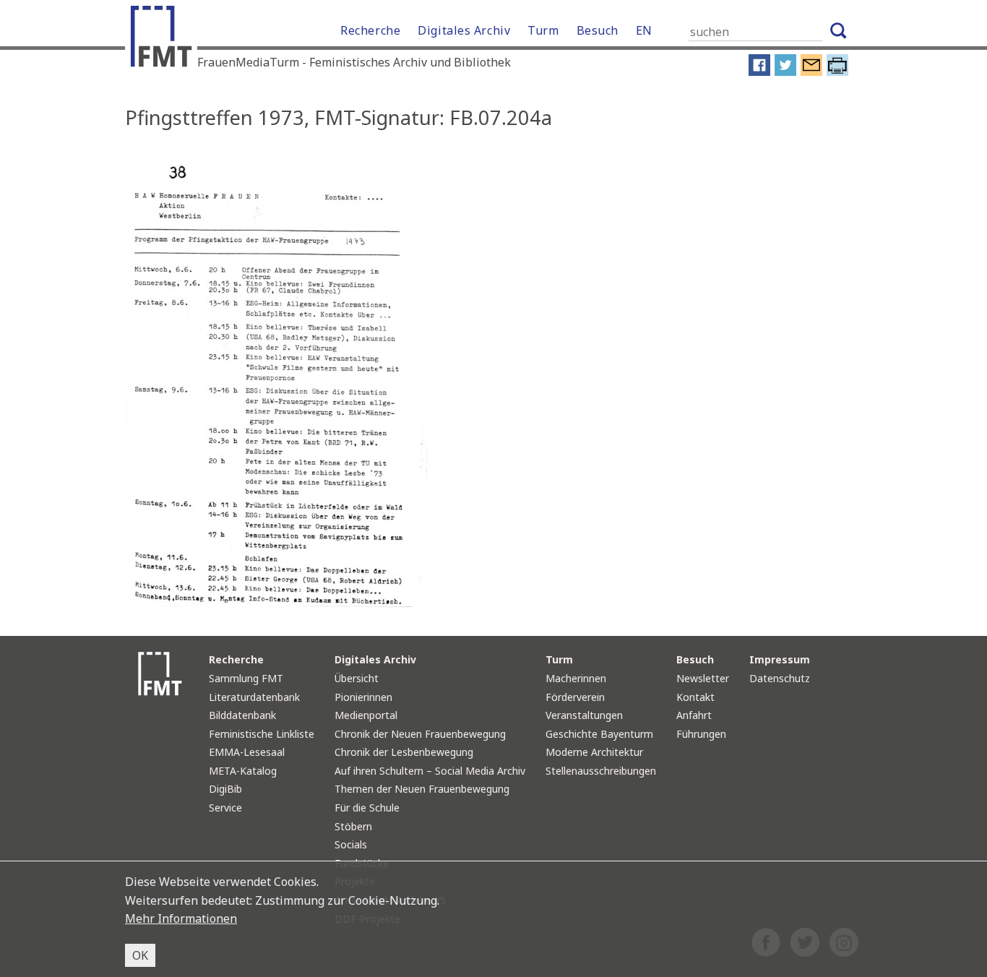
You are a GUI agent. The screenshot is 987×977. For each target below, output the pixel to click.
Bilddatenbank (242, 715)
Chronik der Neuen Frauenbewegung (420, 734)
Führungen (701, 734)
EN (644, 30)
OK (140, 955)
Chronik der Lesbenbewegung (404, 752)
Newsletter (702, 678)
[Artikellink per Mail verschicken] (811, 72)
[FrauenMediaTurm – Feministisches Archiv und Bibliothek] (164, 39)
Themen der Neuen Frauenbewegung (422, 789)
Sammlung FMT (246, 678)
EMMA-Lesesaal (247, 752)
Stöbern (353, 826)
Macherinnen (576, 678)
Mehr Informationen (181, 918)
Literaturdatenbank (254, 697)
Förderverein (575, 697)
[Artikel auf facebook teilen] (759, 72)
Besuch (598, 30)
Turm (543, 30)
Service (225, 807)
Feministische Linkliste (261, 734)
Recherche (370, 30)
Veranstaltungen (584, 715)
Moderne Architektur (594, 752)
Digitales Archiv (464, 30)
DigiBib (225, 789)
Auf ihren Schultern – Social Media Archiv (430, 771)
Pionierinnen (363, 697)
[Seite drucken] (837, 72)
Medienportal (366, 715)
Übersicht (357, 678)
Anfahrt (694, 715)
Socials (351, 844)
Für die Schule (367, 807)
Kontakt (695, 697)
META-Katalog (243, 771)
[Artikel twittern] (785, 72)
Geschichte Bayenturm (599, 734)
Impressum (779, 659)
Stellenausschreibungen (601, 771)
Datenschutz (779, 678)
